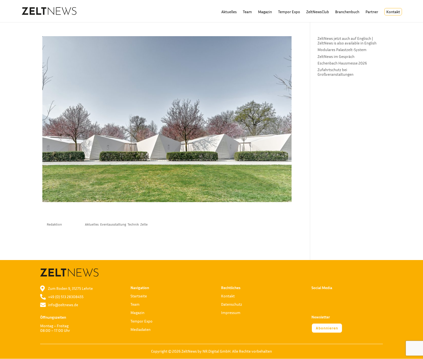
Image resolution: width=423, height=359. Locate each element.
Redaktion (54, 224)
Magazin (265, 12)
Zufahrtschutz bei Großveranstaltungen (335, 72)
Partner (371, 12)
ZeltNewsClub (317, 12)
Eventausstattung (113, 224)
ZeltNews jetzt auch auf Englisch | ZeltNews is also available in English (346, 40)
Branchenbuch (347, 12)
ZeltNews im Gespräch (335, 56)
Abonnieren (327, 328)
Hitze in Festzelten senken (96, 214)
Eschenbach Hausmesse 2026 (342, 63)
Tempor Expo (289, 12)
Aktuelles (229, 12)
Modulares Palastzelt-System (341, 49)
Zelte (144, 224)
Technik (133, 224)
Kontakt (393, 11)
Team (247, 12)
